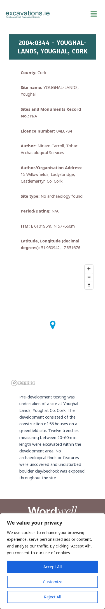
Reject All (52, 596)
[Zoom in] (89, 269)
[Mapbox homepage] (23, 383)
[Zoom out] (89, 277)
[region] (52, 561)
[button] (77, 14)
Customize (52, 581)
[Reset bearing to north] (89, 285)
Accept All (52, 566)
